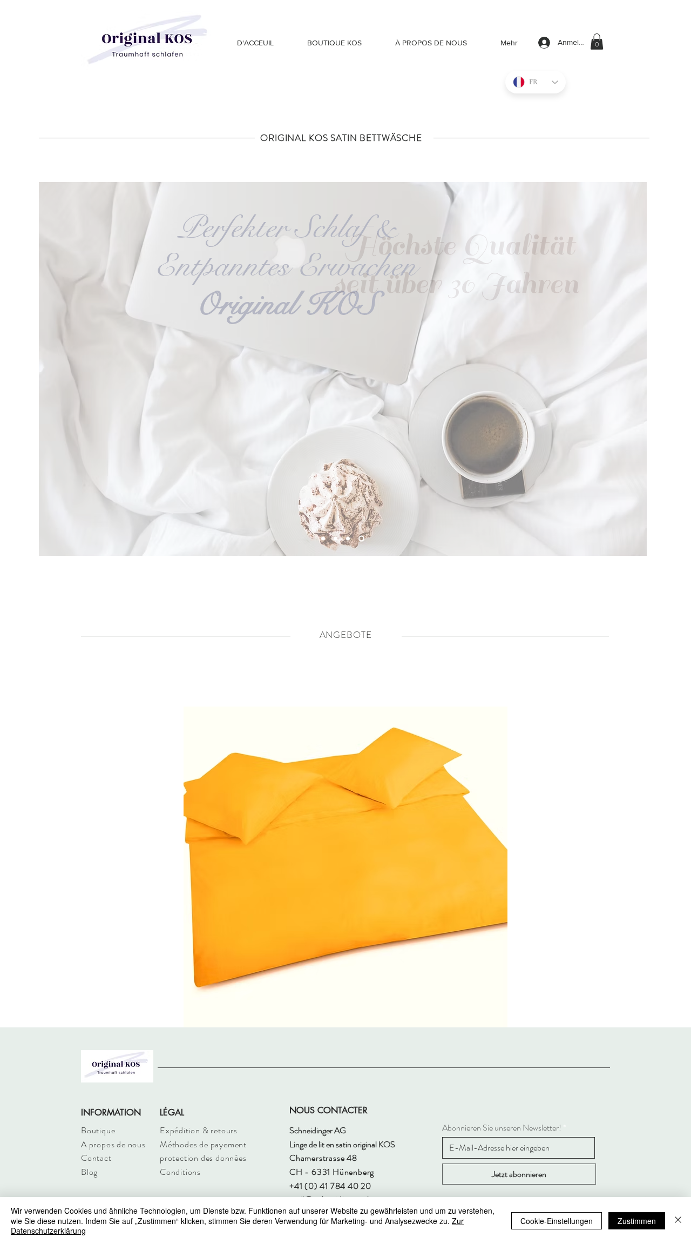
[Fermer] (678, 1220)
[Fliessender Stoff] (323, 538)
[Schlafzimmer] (361, 538)
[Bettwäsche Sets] (335, 538)
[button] (597, 41)
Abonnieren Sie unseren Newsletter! (501, 1128)
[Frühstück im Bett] (348, 538)
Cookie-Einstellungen (556, 1220)
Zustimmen (637, 1220)
